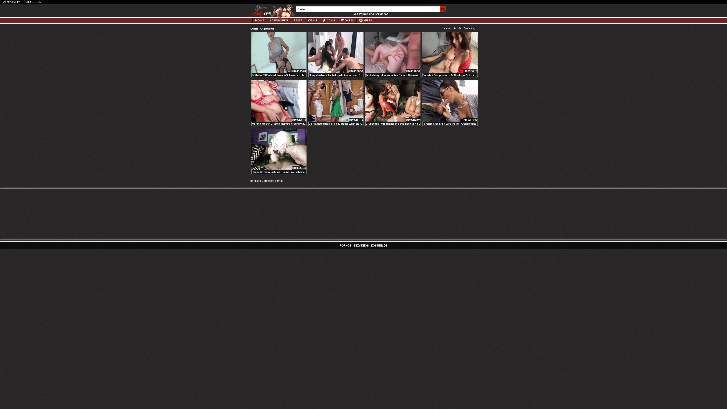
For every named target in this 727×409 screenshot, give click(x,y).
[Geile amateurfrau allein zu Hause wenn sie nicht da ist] (336, 100)
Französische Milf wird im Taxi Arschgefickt (450, 123)
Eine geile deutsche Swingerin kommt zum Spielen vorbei (342, 75)
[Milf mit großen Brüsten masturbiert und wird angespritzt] (279, 100)
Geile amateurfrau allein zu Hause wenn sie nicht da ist (341, 123)
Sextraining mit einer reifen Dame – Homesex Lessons (397, 75)
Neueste (446, 28)
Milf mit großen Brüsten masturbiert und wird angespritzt (286, 123)
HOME (259, 20)
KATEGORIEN (279, 20)
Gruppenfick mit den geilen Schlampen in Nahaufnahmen (399, 123)
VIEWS (312, 20)
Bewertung (469, 28)
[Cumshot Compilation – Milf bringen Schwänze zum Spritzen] (449, 52)
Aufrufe (457, 28)
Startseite (255, 181)
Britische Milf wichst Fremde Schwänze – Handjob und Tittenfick (290, 75)
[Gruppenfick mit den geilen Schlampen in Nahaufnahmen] (392, 100)
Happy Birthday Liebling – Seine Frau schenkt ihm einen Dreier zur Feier (294, 171)
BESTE (298, 20)
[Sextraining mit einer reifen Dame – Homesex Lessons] (392, 52)
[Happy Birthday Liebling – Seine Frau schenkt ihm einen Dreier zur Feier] (279, 149)
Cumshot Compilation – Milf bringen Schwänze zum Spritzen (458, 75)
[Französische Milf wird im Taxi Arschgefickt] (449, 100)
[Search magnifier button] (443, 9)
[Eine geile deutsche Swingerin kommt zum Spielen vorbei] (336, 52)
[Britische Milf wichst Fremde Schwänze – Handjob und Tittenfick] (279, 52)
